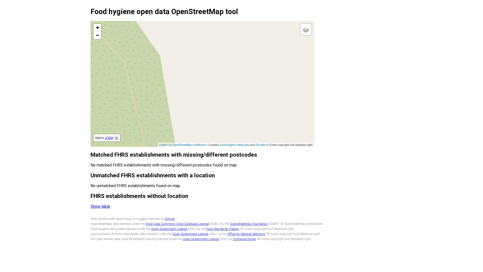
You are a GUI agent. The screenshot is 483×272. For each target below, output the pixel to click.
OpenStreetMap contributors (189, 145)
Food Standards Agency (222, 229)
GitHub (170, 219)
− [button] (97, 35)
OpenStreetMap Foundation (249, 224)
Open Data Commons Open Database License (177, 224)
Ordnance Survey (244, 239)
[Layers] (305, 29)
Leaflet (163, 145)
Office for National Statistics (246, 234)
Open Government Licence (169, 229)
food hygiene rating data (234, 145)
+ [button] (97, 27)
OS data (260, 145)
